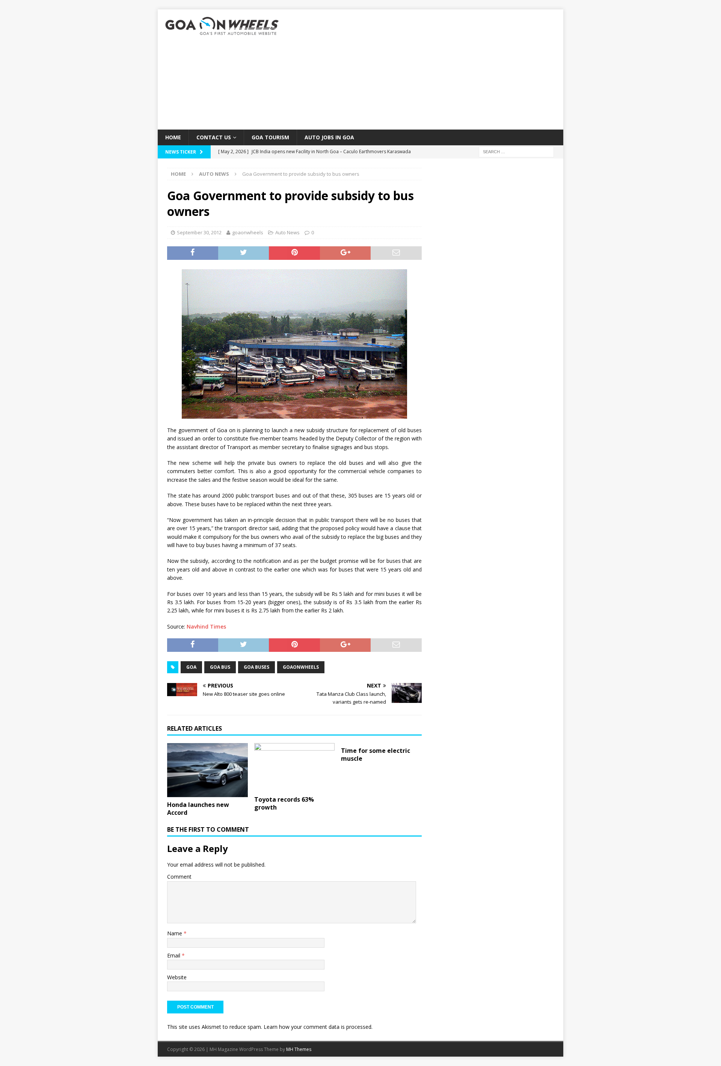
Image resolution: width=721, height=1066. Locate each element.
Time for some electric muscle (375, 754)
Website (177, 977)
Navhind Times (206, 626)
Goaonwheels (301, 667)
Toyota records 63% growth (284, 803)
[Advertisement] (426, 69)
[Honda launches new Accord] (207, 770)
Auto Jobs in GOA (329, 137)
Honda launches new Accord (198, 809)
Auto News (287, 232)
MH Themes (298, 1049)
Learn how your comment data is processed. (318, 1026)
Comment (179, 876)
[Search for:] (516, 151)
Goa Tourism (270, 137)
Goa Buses (256, 667)
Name (175, 933)
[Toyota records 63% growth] (294, 767)
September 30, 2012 (199, 232)
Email (174, 955)
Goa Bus (220, 667)
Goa (191, 667)
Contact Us (213, 137)
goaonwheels (247, 232)
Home (173, 137)
